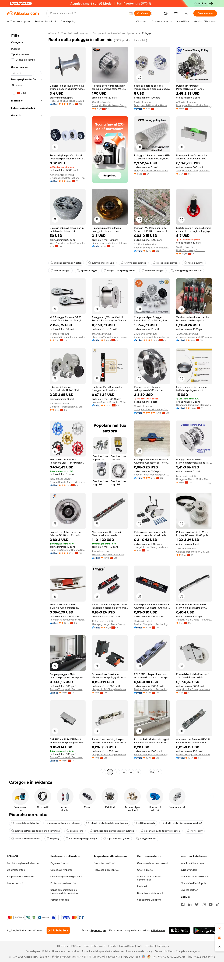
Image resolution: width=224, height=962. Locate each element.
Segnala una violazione (149, 899)
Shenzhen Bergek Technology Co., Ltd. (152, 337)
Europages (163, 946)
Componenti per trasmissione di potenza (115, 33)
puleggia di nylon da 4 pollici (68, 263)
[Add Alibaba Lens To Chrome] (58, 930)
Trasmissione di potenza (74, 33)
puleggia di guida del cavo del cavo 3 (162, 831)
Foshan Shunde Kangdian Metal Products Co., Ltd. (110, 402)
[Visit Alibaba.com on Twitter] (197, 904)
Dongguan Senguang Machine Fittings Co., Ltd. (194, 404)
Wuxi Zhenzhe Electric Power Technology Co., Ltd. (68, 243)
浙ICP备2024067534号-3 (201, 956)
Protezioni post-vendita (63, 883)
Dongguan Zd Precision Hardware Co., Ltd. (152, 105)
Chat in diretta (145, 869)
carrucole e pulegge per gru (83, 838)
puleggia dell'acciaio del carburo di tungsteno (37, 831)
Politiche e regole (59, 899)
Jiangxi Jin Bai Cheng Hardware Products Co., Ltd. (194, 170)
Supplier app (98, 930)
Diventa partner (189, 889)
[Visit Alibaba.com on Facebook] (183, 904)
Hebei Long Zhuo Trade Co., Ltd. (67, 100)
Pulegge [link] (146, 33)
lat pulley (54, 838)
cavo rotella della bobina (27, 823)
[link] (219, 928)
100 (152, 772)
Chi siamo (12, 855)
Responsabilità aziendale (20, 876)
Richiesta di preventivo (106, 869)
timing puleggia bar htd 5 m (188, 270)
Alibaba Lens (24, 930)
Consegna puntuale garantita (66, 876)
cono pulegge (76, 831)
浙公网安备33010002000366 (169, 956)
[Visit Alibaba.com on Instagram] (204, 904)
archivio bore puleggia (135, 263)
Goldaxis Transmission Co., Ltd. (66, 406)
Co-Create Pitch (16, 869)
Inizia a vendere (189, 869)
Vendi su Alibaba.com (192, 863)
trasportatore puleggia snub (121, 270)
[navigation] (26, 403)
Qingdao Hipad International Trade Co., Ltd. (68, 177)
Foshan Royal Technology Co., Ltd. (152, 474)
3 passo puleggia (88, 270)
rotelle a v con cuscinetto (27, 838)
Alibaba (52, 33)
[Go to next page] (159, 772)
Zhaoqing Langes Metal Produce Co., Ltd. (194, 337)
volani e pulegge (196, 263)
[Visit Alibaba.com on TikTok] (218, 904)
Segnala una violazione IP (150, 893)
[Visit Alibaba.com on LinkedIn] (190, 904)
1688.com (76, 946)
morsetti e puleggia (154, 270)
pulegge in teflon (148, 838)
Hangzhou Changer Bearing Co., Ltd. (68, 550)
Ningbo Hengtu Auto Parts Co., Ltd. (68, 482)
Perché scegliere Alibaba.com (23, 863)
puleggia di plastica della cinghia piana (109, 823)
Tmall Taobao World (94, 946)
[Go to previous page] (103, 772)
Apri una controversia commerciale (148, 878)
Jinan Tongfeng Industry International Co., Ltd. (110, 243)
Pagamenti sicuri (59, 863)
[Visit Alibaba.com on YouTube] (211, 904)
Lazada (112, 946)
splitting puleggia (146, 823)
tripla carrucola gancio (118, 838)
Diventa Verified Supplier (194, 883)
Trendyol (149, 946)
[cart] (176, 13)
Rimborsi (142, 886)
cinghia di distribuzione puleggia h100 (183, 823)
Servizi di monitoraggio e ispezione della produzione (64, 891)
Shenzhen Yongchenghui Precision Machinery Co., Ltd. (110, 337)
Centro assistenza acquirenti (152, 863)
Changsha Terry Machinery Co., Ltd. (152, 409)
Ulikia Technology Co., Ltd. (190, 250)
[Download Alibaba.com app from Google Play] (205, 930)
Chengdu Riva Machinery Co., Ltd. (110, 105)
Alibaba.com (158, 930)
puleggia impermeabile (103, 263)
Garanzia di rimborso (61, 869)
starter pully (196, 831)
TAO (139, 946)
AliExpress (62, 946)
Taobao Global (126, 946)
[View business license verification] (143, 956)
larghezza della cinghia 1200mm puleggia (113, 831)
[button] (131, 13)
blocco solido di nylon (166, 263)
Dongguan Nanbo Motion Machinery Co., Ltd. (194, 105)
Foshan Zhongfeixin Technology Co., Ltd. (152, 247)
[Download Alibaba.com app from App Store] (179, 930)
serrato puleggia (62, 270)
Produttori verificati (104, 863)
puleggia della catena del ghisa (64, 823)
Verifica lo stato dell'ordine (195, 876)
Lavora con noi (15, 883)
